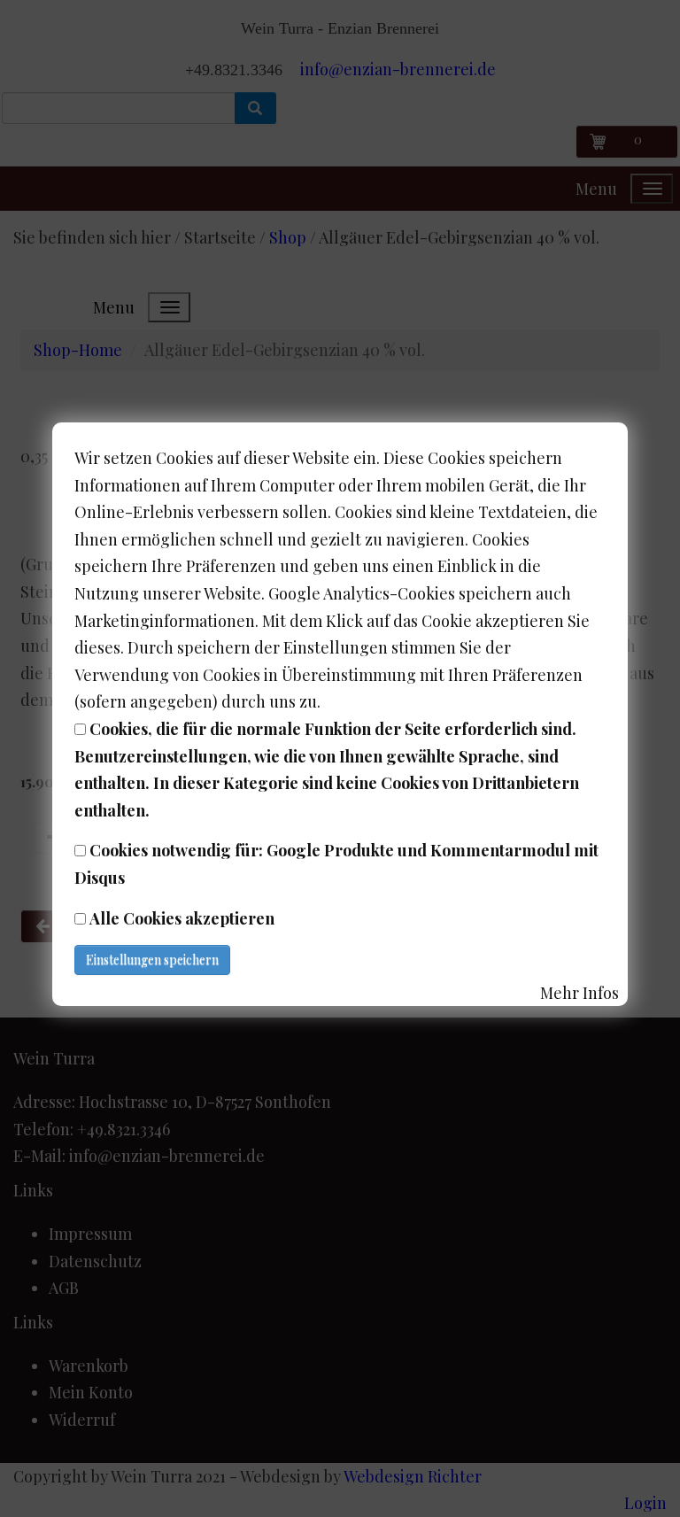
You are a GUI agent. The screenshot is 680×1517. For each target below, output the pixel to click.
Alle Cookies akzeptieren (181, 918)
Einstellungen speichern (152, 959)
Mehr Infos (579, 992)
